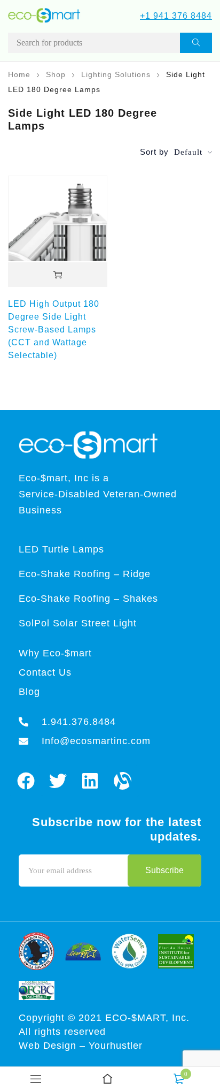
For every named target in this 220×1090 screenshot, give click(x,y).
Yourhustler (116, 1045)
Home (19, 74)
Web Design (49, 1045)
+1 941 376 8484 (176, 15)
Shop (56, 74)
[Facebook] (26, 781)
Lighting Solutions (116, 74)
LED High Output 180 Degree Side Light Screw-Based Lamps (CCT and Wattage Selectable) (53, 329)
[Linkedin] (90, 781)
